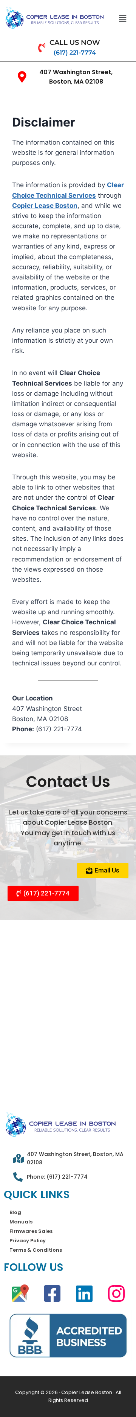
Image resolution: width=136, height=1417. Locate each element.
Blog (15, 1212)
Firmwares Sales (31, 1231)
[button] (122, 19)
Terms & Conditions (35, 1250)
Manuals (20, 1221)
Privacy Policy (27, 1240)
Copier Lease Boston (44, 205)
